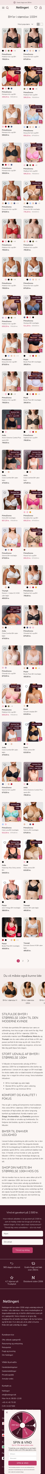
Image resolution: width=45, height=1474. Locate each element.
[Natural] (3, 356)
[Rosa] (30, 432)
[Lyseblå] (27, 51)
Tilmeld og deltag (22, 1250)
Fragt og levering (8, 1351)
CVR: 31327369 (8, 1406)
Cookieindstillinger (9, 1371)
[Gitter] (38, 24)
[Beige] (30, 51)
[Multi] (24, 550)
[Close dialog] (7, 1412)
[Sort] (3, 51)
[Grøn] (9, 51)
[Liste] (41, 24)
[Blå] (36, 51)
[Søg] (8, 7)
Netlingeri (6, 1391)
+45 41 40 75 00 (9, 1402)
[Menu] (3, 7)
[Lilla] (3, 318)
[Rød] (11, 51)
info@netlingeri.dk (9, 1394)
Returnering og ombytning (12, 1343)
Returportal (6, 1347)
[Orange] (36, 356)
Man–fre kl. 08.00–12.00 (11, 1398)
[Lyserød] (6, 88)
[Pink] (6, 51)
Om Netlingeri (7, 1355)
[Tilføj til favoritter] (5, 31)
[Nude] (33, 51)
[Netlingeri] (22, 7)
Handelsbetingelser (9, 1367)
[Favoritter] (36, 7)
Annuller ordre (7, 1379)
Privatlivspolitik (8, 1375)
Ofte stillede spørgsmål (11, 1340)
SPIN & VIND (22, 1463)
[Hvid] (3, 280)
